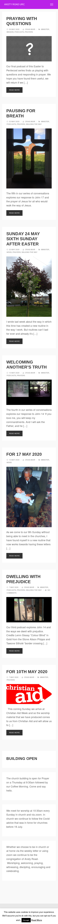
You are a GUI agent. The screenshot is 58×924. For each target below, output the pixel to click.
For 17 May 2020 (24, 454)
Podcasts (19, 32)
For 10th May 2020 (26, 671)
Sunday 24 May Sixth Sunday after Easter (23, 238)
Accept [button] (26, 920)
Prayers (29, 32)
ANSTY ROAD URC (14, 4)
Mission (10, 32)
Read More (14, 90)
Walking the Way (34, 124)
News (9, 252)
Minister (45, 29)
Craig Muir (30, 29)
